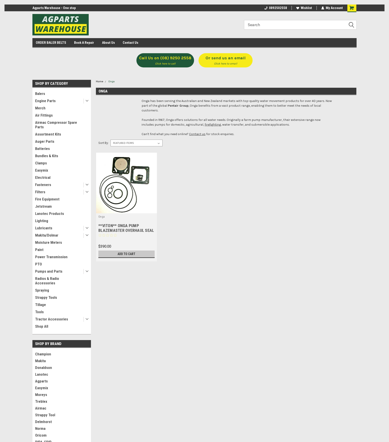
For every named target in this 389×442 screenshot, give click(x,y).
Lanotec (41, 374)
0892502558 (278, 8)
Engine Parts (45, 101)
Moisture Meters (48, 242)
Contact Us (130, 43)
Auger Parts (44, 141)
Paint (39, 249)
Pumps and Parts (48, 271)
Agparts (41, 381)
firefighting (213, 125)
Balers (40, 93)
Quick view (126, 210)
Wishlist (306, 8)
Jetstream (43, 206)
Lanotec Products (49, 213)
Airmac (40, 408)
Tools (39, 312)
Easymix (41, 170)
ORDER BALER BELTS (51, 43)
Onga (111, 81)
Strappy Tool (45, 415)
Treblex (41, 401)
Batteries (42, 148)
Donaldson (43, 367)
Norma (40, 428)
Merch (40, 108)
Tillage (40, 304)
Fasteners (43, 184)
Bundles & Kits (46, 156)
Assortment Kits (48, 134)
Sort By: (103, 143)
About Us (108, 43)
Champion (43, 354)
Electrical (42, 177)
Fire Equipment (47, 199)
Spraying (42, 290)
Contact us (197, 134)
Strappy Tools (46, 297)
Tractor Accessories (51, 319)
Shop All (41, 326)
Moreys (41, 394)
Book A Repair (84, 43)
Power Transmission (51, 257)
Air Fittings (44, 115)
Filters (40, 192)
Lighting (41, 221)
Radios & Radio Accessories (47, 280)
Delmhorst (43, 421)
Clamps (41, 163)
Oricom (41, 435)
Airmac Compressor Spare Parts (56, 124)
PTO (38, 264)
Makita (40, 361)
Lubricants (43, 228)
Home (99, 81)
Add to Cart (126, 254)
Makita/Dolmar (46, 235)
